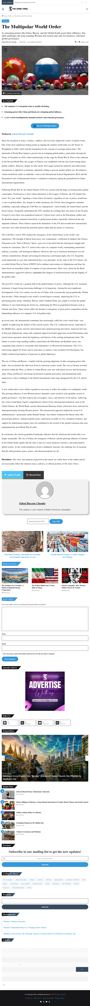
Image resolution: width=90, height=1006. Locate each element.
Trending (76, 884)
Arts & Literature (8, 880)
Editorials (48, 880)
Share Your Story (48, 998)
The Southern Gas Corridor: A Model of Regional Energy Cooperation (13, 587)
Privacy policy (59, 998)
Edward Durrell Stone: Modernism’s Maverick (32, 791)
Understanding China (18, 888)
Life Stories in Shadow (72, 880)
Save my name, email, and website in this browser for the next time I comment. (29, 654)
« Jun (3, 985)
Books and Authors (21, 880)
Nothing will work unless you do (25, 2)
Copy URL (56, 521)
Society (47, 884)
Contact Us (29, 998)
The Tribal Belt (66, 884)
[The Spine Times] (18, 8)
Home (5, 16)
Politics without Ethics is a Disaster (28, 812)
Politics (10, 16)
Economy (40, 880)
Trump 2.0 (6, 888)
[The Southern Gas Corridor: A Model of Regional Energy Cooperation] (15, 575)
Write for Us (37, 998)
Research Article (37, 884)
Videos (29, 888)
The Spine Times (59, 994)
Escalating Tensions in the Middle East (30, 823)
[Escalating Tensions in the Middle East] (8, 825)
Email (4, 644)
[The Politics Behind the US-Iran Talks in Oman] (45, 575)
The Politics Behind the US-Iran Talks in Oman (43, 586)
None (83, 880)
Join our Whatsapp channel (46, 125)
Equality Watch (59, 880)
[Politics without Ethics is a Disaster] (8, 815)
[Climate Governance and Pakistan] (8, 835)
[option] (45, 758)
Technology (56, 884)
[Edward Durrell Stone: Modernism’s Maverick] (8, 795)
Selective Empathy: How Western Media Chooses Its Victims (73, 586)
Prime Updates (25, 884)
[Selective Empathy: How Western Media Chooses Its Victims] (75, 575)
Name (4, 634)
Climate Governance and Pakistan (28, 831)
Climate (32, 880)
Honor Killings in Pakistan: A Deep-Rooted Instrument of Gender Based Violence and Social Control (52, 802)
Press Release (14, 884)
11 (20, 964)
